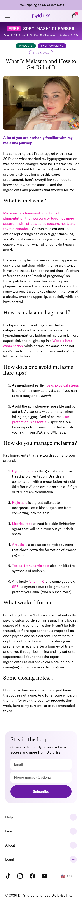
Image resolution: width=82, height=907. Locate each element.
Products (26, 45)
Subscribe (41, 791)
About (10, 845)
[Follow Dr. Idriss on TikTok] (7, 876)
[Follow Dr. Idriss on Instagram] (20, 876)
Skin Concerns (52, 45)
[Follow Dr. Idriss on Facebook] (32, 876)
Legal (9, 859)
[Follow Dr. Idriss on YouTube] (44, 876)
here (24, 646)
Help (9, 817)
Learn (9, 831)
